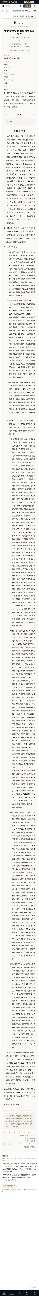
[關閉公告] (36, 2)
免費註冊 (27, 6)
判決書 (7, 12)
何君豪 (27, 50)
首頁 (2, 12)
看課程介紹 (29, 2)
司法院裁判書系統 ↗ (9, 1186)
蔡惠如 (21, 50)
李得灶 (15, 50)
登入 (35, 6)
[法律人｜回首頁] (2, 5)
